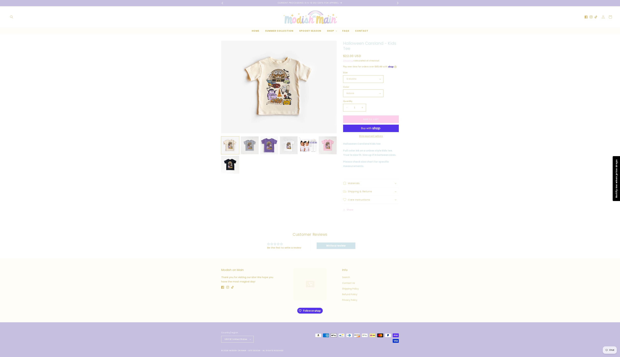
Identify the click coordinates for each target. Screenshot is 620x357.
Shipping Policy (350, 288)
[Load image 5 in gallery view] (308, 145)
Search (346, 277)
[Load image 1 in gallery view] (230, 145)
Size (345, 72)
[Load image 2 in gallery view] (250, 145)
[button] (11, 17)
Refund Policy (349, 294)
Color (346, 86)
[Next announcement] (397, 3)
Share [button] (350, 209)
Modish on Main (237, 350)
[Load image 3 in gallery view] (269, 145)
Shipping (348, 60)
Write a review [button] (336, 246)
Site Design (254, 350)
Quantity (347, 101)
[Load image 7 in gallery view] (230, 165)
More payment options (371, 136)
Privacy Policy (349, 300)
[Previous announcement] (222, 3)
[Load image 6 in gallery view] (328, 145)
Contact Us (348, 283)
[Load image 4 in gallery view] (289, 145)
